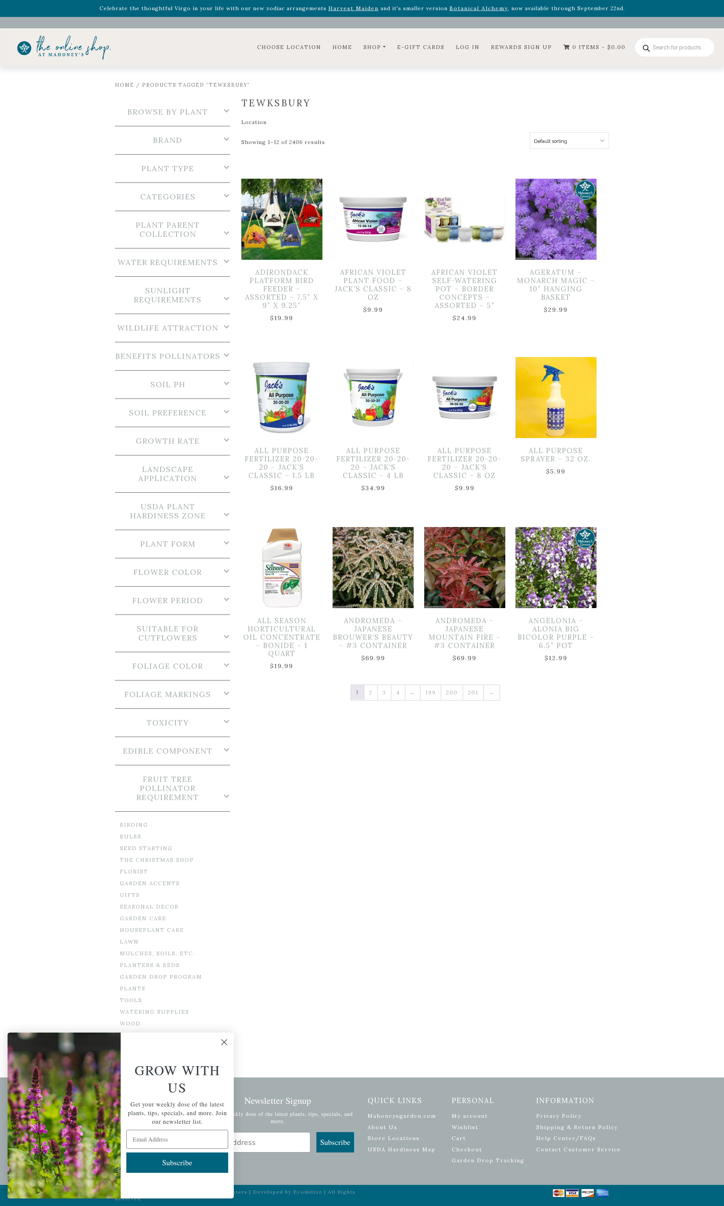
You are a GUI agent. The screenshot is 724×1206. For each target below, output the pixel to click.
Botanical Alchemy (478, 8)
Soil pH (168, 384)
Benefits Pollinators (168, 356)
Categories (168, 196)
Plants (133, 988)
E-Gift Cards (421, 47)
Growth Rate (168, 441)
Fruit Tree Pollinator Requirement (168, 788)
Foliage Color (167, 666)
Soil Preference (168, 412)
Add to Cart (283, 211)
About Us (382, 1127)
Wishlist (465, 1127)
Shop (372, 47)
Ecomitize (307, 1192)
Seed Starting (146, 848)
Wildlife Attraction (168, 328)
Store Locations (394, 1138)
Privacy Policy (558, 1116)
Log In (468, 47)
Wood (130, 1023)
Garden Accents (150, 883)
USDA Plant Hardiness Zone (168, 511)
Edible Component (168, 750)
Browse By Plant (167, 111)
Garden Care (143, 918)
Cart (459, 1138)
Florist (134, 871)
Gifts (130, 895)
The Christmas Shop (157, 860)
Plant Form (168, 544)
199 (430, 692)
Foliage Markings (167, 694)
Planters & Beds (150, 965)
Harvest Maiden (353, 8)
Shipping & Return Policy (577, 1127)
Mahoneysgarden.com (402, 1116)
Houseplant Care (152, 930)
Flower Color (167, 572)
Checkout (467, 1149)
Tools (131, 1000)
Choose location (289, 47)
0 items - (598, 47)
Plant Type (167, 168)
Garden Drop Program (161, 976)
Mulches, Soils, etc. (157, 953)
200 (452, 692)
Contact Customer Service (578, 1149)
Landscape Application (167, 474)
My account (470, 1116)
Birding (134, 824)
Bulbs (130, 836)
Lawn (129, 941)
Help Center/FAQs (566, 1138)
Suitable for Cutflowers (168, 633)
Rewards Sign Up (521, 47)
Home (342, 47)
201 (473, 692)
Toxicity (168, 722)
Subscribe (335, 1142)
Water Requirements (168, 262)
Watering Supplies (154, 1011)
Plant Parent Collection (168, 230)
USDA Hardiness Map (402, 1149)
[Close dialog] (224, 1042)
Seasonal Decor (149, 906)
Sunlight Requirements (168, 295)
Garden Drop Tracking (488, 1160)
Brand (168, 140)
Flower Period (167, 600)
